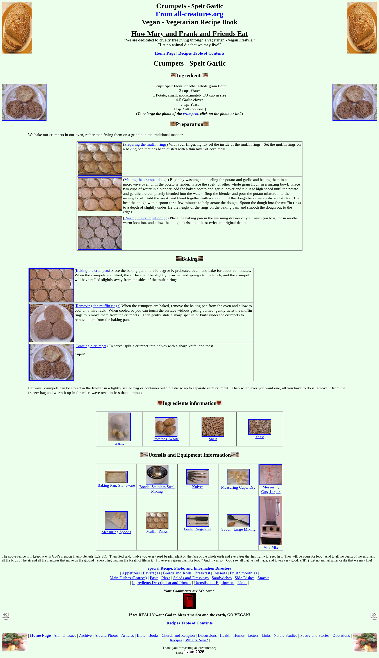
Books (153, 635)
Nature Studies (285, 635)
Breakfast (202, 573)
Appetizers (131, 573)
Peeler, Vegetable (197, 529)
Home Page (165, 53)
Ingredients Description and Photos (161, 582)
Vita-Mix (271, 547)
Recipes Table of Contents (201, 53)
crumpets (190, 113)
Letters (253, 635)
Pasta (154, 578)
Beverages (151, 573)
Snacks (263, 578)
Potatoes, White (166, 439)
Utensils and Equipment (214, 582)
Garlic (119, 443)
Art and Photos (106, 635)
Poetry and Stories (314, 635)
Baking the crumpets (92, 270)
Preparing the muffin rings (145, 144)
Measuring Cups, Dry (238, 487)
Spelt (213, 439)
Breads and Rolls (177, 573)
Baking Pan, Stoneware (116, 485)
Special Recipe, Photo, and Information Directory (189, 568)
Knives (197, 487)
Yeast (259, 437)
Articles (127, 635)
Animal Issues (65, 635)
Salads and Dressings (191, 578)
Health (225, 635)
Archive (85, 635)
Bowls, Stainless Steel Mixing (157, 489)
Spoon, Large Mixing (238, 529)
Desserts (220, 573)
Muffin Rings (157, 531)
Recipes (176, 640)
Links (242, 582)
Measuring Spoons (116, 532)
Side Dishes (244, 578)
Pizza (165, 578)
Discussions (207, 635)
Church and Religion (178, 635)
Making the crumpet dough (146, 179)
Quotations (341, 635)
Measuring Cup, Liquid (271, 489)
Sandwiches (222, 578)
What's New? (196, 640)
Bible (141, 635)
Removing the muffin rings (97, 306)
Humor (239, 635)
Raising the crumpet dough (145, 218)
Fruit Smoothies (243, 573)
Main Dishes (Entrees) (128, 578)
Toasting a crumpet (91, 346)
